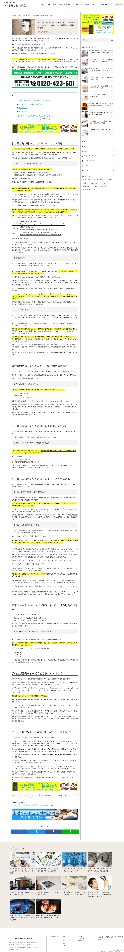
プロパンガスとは (24, 111)
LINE (70, 833)
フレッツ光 (104, 183)
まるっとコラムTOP (54, 936)
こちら (36, 797)
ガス (49, 4)
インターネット (77, 4)
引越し (94, 4)
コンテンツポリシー (54, 795)
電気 (43, 4)
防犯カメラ (87, 186)
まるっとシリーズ (79, 942)
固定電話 (94, 183)
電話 (95, 186)
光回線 (110, 180)
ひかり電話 (87, 180)
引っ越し (103, 186)
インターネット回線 (89, 190)
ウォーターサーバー (64, 4)
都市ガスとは (23, 108)
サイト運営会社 (79, 940)
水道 (54, 4)
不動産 (87, 4)
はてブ (19, 833)
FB (53, 833)
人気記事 (103, 4)
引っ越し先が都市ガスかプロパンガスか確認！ (35, 100)
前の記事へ (16, 803)
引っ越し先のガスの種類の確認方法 (30, 104)
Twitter (36, 832)
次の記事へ (23, 803)
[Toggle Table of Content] (45, 95)
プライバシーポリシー (80, 936)
